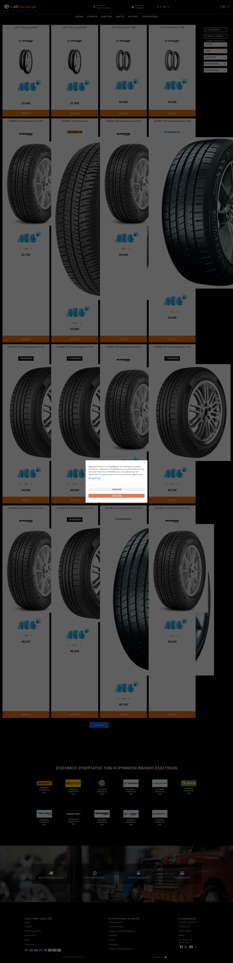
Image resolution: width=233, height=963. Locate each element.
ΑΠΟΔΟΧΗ (117, 495)
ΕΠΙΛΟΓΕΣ (117, 489)
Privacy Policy (94, 478)
